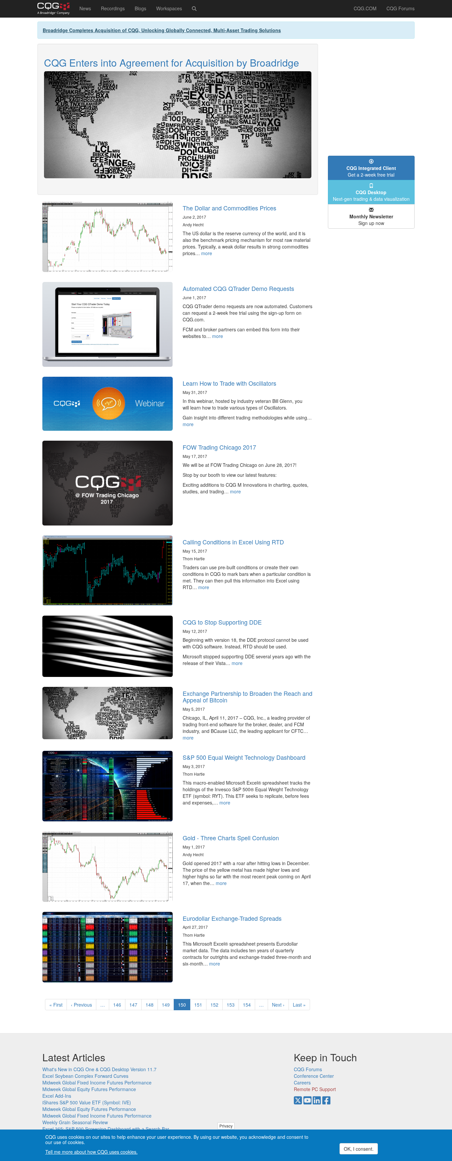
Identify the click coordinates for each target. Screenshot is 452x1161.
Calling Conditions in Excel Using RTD (233, 541)
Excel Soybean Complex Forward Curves (85, 1076)
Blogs (140, 8)
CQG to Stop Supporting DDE (222, 622)
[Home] (55, 9)
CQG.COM (365, 8)
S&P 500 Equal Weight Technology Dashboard (244, 757)
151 (199, 1004)
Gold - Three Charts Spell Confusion (231, 837)
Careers (302, 1082)
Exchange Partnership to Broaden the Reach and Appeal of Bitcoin (247, 696)
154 (248, 1004)
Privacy (226, 1126)
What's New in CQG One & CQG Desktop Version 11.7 (99, 1069)
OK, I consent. (359, 1148)
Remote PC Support (315, 1089)
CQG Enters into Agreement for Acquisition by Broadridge (171, 62)
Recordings (113, 8)
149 (167, 1004)
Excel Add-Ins (56, 1095)
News (85, 8)
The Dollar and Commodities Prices (229, 207)
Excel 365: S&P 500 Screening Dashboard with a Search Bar (105, 1129)
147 (134, 1004)
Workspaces (169, 8)
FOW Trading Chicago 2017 (219, 447)
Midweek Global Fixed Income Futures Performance (97, 1082)
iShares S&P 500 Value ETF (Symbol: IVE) (86, 1102)
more (206, 253)
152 (215, 1004)
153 (232, 1004)
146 (118, 1004)
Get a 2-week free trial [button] (371, 171)
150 (184, 1005)
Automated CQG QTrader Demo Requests (238, 288)
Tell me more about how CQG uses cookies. (91, 1151)
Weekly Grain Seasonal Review (75, 1122)
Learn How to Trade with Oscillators (229, 383)
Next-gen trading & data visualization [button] (371, 195)
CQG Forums (400, 8)
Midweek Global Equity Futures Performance (89, 1089)
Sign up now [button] (371, 219)
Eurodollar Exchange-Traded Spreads (232, 918)
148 (151, 1004)
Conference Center (314, 1076)
